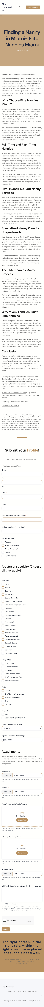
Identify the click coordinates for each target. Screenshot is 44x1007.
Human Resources (11, 667)
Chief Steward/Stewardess (14, 694)
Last (3, 486)
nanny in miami (10, 423)
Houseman (8, 619)
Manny (7, 587)
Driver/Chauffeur (11, 646)
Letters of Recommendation (12, 837)
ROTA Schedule (10, 556)
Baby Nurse (9, 591)
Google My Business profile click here (15, 401)
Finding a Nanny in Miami (10, 406)
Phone (4, 504)
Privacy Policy (32, 991)
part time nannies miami (31, 425)
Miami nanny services (13, 421)
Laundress (8, 608)
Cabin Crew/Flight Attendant (15, 718)
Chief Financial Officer (12, 674)
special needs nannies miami (15, 429)
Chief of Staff (9, 663)
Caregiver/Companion (12, 639)
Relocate (8, 542)
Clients (9, 991)
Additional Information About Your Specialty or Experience (22, 886)
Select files (22, 820)
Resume (5, 788)
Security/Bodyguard (12, 653)
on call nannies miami (17, 425)
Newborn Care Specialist (13, 601)
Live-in (7, 552)
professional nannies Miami (25, 427)
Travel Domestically (12, 549)
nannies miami (24, 421)
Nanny (7, 584)
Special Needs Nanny (12, 598)
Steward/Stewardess (12, 697)
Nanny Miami (32, 423)
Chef (6, 701)
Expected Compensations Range (13, 736)
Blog (24, 991)
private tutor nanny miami (9, 427)
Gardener (8, 650)
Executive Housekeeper (13, 615)
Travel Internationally (12, 545)
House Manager (10, 629)
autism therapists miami (9, 415)
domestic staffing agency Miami (11, 417)
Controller (8, 670)
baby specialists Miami (23, 415)
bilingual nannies (35, 415)
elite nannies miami (27, 417)
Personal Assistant (11, 636)
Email (4, 492)
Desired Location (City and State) (14, 527)
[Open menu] (19, 7)
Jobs (27, 51)
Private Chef (9, 622)
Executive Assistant (12, 632)
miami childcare (27, 419)
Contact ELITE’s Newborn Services (14, 393)
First (3, 478)
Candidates (17, 991)
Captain (7, 690)
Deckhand (8, 704)
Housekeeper (9, 612)
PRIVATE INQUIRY (33, 7)
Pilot (6, 714)
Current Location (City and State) (14, 515)
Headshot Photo (8, 870)
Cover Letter (7, 771)
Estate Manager (10, 625)
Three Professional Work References (15, 804)
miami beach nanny (16, 419)
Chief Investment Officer (13, 677)
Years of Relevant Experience (12, 724)
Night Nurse (9, 594)
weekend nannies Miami (32, 429)
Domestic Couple (11, 643)
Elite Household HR (7, 7)
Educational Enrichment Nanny (15, 605)
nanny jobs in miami (21, 423)
